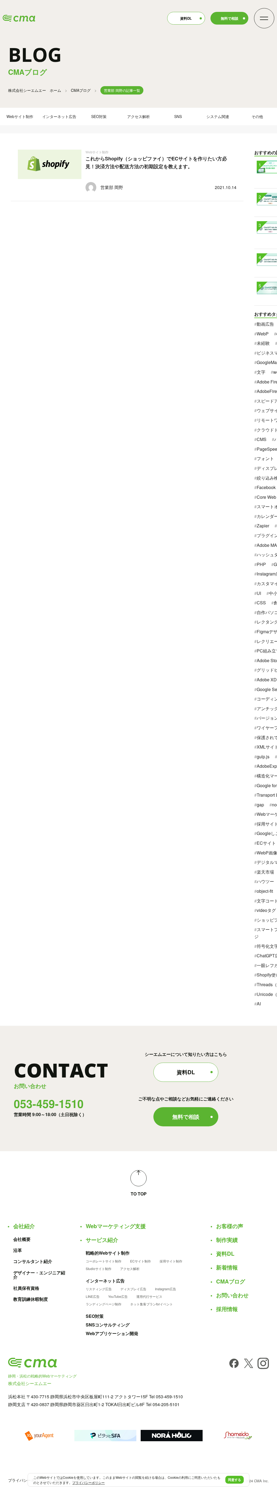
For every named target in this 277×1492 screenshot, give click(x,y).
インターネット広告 (59, 116)
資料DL (186, 18)
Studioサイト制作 (98, 1268)
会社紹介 (24, 1226)
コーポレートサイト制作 (103, 1261)
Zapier (263, 526)
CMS (261, 439)
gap (260, 804)
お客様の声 (229, 1226)
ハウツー (265, 881)
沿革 (17, 1250)
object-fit (265, 891)
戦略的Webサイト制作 (108, 1253)
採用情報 (227, 1309)
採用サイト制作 (171, 1261)
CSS (261, 603)
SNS (178, 116)
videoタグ (266, 910)
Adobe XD (267, 679)
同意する (234, 1479)
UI (259, 593)
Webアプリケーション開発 (112, 1333)
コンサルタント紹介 (32, 1261)
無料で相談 (229, 18)
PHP (261, 564)
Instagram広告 (165, 1289)
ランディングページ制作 (103, 1304)
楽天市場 (265, 872)
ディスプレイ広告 (133, 1289)
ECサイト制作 (140, 1261)
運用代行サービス (149, 1296)
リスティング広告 (99, 1289)
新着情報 (227, 1267)
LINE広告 (93, 1296)
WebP (263, 334)
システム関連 (217, 116)
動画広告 (265, 324)
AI (259, 1004)
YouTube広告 (118, 1296)
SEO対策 (99, 116)
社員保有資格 (26, 1288)
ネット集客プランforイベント (151, 1304)
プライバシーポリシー (27, 1480)
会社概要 (22, 1239)
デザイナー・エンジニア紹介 (39, 1275)
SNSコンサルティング (108, 1325)
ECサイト (266, 843)
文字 (261, 372)
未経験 (263, 343)
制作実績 (227, 1239)
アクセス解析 (138, 116)
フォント (265, 458)
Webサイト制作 (19, 116)
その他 (257, 116)
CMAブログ (81, 90)
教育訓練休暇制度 (30, 1299)
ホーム (34, 90)
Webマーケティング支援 (116, 1226)
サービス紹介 (102, 1239)
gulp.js (263, 756)
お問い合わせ (232, 1295)
